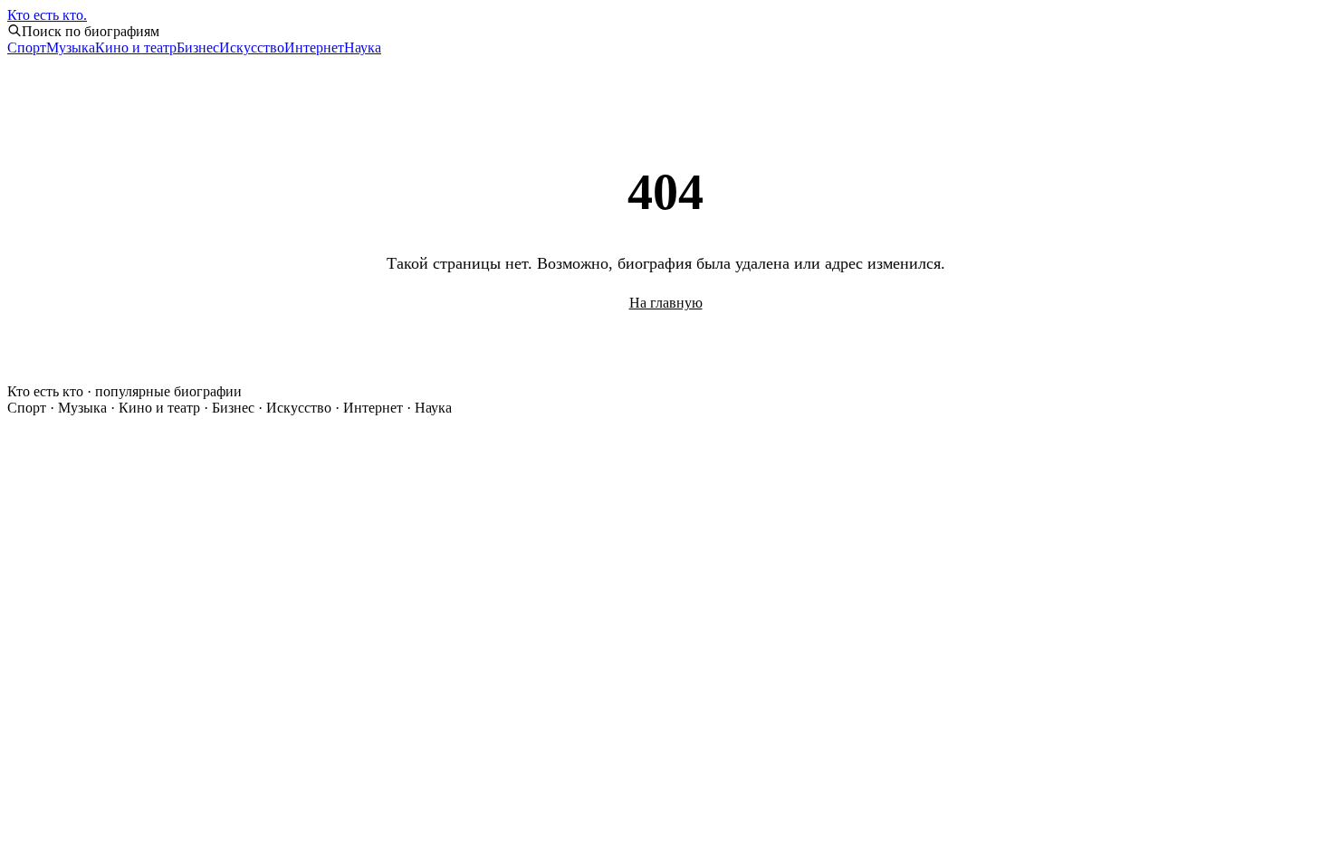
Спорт (26, 47)
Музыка (70, 47)
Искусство (251, 47)
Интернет (314, 47)
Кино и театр (136, 47)
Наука (362, 47)
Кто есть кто (47, 15)
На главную (666, 302)
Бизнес (198, 47)
